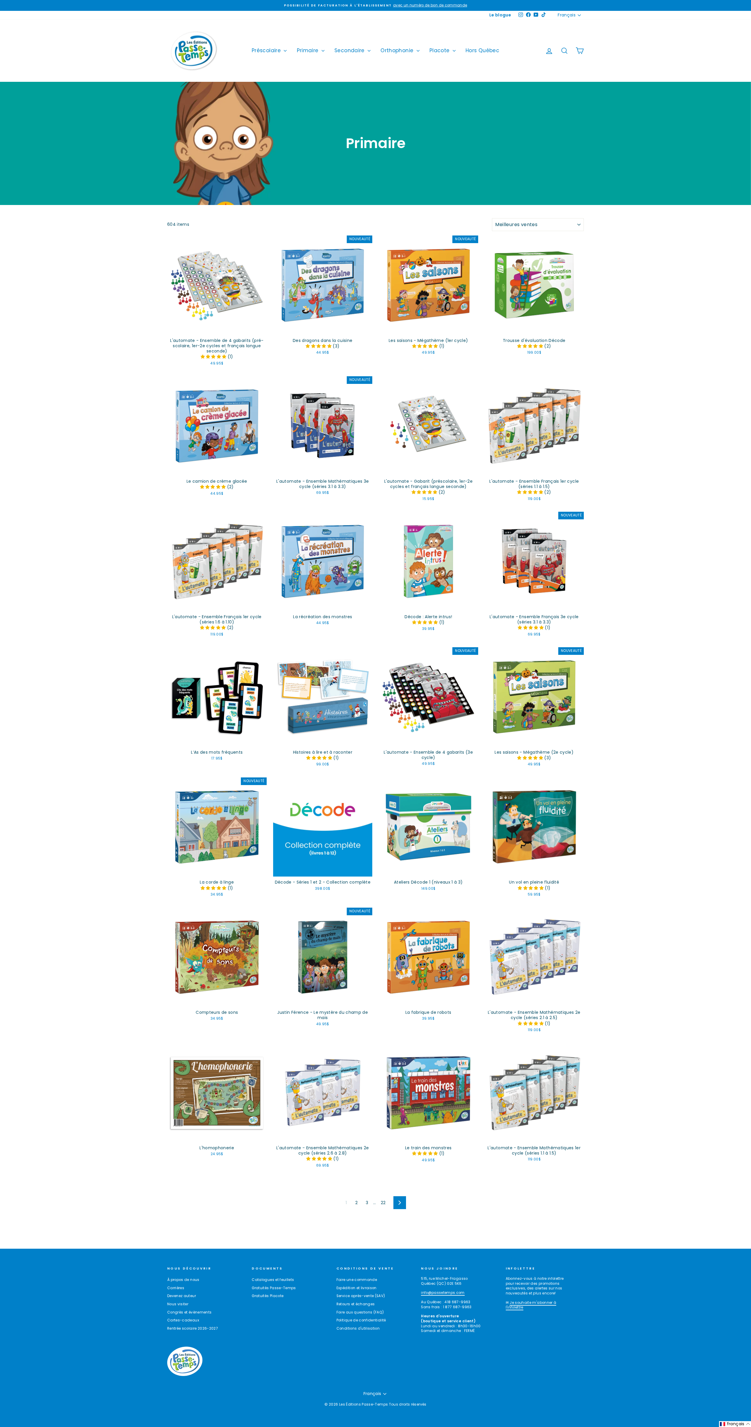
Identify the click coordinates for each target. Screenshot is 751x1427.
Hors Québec (482, 50)
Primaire (308, 50)
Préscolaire (267, 50)
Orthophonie (397, 50)
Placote (440, 50)
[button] (214, 357)
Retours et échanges (355, 1304)
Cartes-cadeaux (183, 1320)
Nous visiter (177, 1304)
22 (383, 1203)
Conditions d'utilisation (358, 1328)
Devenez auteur (181, 1296)
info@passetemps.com (443, 1292)
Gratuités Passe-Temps (274, 1288)
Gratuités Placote (267, 1296)
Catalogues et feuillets (273, 1279)
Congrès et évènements (189, 1312)
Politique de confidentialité (361, 1320)
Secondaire (350, 50)
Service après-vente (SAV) (360, 1296)
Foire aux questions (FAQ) (360, 1312)
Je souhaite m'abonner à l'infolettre (531, 1305)
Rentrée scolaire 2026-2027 (192, 1328)
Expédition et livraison (356, 1288)
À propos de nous (183, 1279)
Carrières (175, 1288)
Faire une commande (356, 1279)
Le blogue (500, 15)
